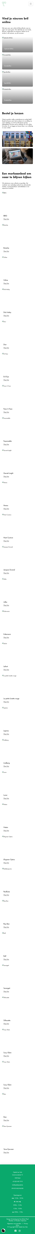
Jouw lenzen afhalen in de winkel (13, 143)
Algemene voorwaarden (14, 1223)
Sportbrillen (7, 83)
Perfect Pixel (25, 1219)
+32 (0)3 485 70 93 (17, 1181)
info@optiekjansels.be (17, 1185)
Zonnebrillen (7, 66)
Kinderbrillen (7, 100)
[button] (31, 4)
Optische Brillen (8, 49)
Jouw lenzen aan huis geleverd (13, 160)
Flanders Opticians (21, 1220)
